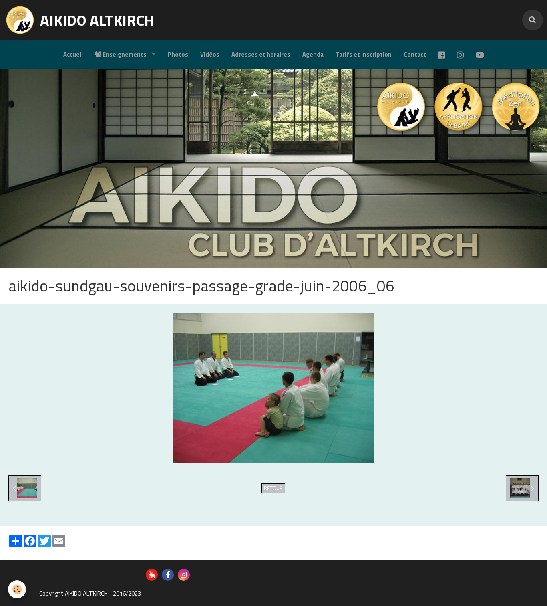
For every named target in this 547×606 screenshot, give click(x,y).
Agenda (313, 54)
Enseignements (124, 54)
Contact (415, 54)
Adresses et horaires (260, 54)
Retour (273, 488)
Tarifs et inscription (364, 54)
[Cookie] (17, 589)
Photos (178, 54)
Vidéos (209, 54)
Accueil (73, 54)
